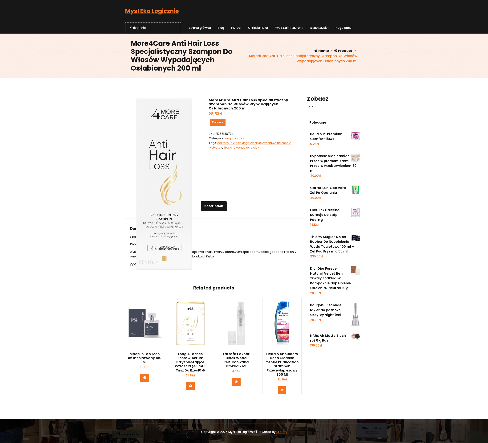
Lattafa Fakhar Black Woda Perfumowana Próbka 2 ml (236, 360)
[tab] (214, 206)
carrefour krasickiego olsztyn (239, 143)
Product (344, 50)
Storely (281, 432)
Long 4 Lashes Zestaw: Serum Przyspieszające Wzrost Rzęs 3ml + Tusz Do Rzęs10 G (190, 362)
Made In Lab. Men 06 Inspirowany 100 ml (144, 358)
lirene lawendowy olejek (241, 147)
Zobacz (218, 122)
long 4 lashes (234, 138)
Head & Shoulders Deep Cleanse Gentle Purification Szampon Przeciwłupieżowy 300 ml (282, 364)
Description (213, 206)
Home (323, 50)
